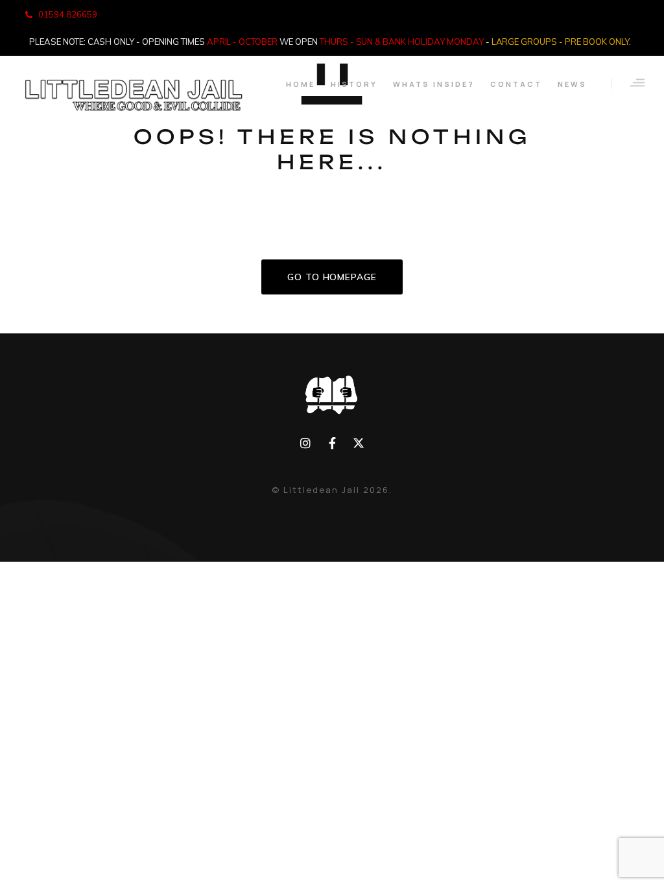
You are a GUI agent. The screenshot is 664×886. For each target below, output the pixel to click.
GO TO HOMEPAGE (332, 277)
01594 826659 (67, 14)
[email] (332, 443)
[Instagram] (305, 443)
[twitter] (358, 443)
